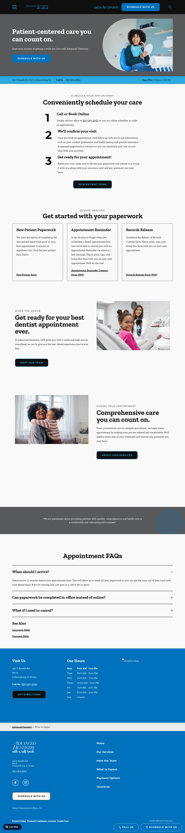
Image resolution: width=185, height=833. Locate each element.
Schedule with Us (140, 7)
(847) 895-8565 (73, 80)
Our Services (105, 751)
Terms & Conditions (37, 821)
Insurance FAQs (21, 629)
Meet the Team (107, 760)
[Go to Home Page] (37, 7)
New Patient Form (92, 184)
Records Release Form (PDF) (141, 274)
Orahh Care (62, 821)
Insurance (103, 786)
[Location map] (147, 686)
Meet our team (31, 362)
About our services (117, 455)
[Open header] (15, 7)
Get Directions (29, 694)
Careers (52, 821)
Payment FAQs (20, 636)
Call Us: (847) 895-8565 (106, 7)
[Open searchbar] (170, 7)
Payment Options (108, 778)
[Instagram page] (26, 783)
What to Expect (107, 769)
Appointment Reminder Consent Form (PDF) (89, 272)
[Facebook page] (15, 783)
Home (100, 743)
